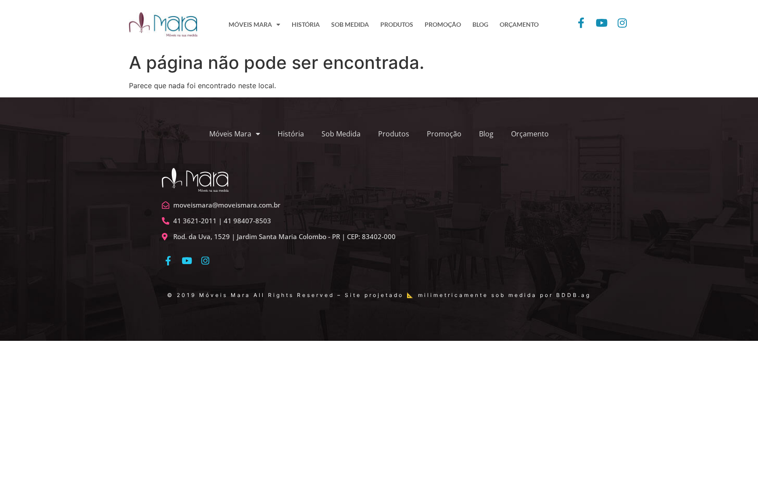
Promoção (444, 134)
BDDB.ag (573, 295)
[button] (739, 12)
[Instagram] (205, 260)
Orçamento (530, 134)
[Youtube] (186, 260)
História (291, 134)
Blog (486, 134)
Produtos (393, 134)
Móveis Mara (230, 134)
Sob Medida (341, 134)
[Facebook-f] (168, 260)
